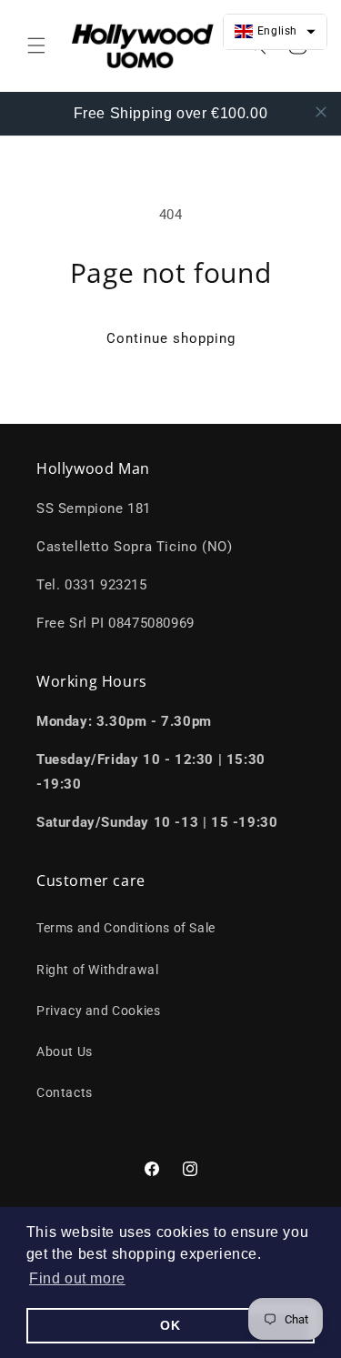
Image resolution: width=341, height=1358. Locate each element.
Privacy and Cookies (98, 1010)
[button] (77, 1279)
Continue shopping (171, 338)
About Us (64, 1051)
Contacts (64, 1092)
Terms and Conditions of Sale (126, 927)
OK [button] (170, 1325)
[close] (321, 112)
